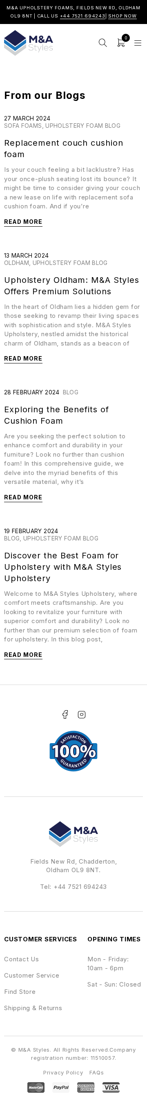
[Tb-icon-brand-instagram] (81, 714)
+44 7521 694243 (82, 16)
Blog (70, 392)
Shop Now (122, 16)
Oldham (16, 262)
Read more (23, 221)
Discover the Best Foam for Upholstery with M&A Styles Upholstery (63, 567)
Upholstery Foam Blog (82, 125)
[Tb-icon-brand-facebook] (65, 714)
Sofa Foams (23, 125)
